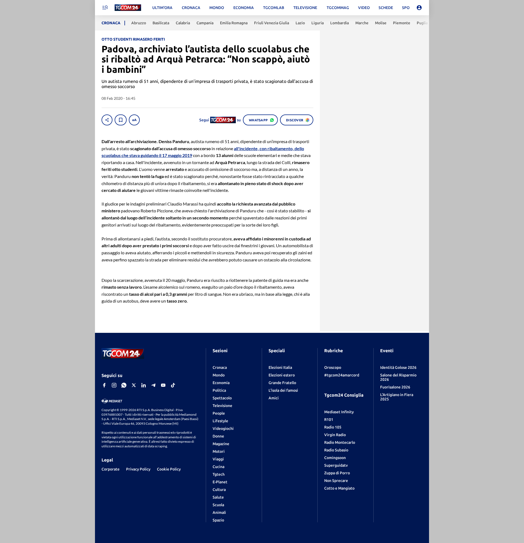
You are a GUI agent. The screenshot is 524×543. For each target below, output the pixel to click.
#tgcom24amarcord (341, 375)
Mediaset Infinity (339, 412)
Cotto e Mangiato (339, 488)
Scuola (218, 505)
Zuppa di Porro (337, 473)
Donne (218, 436)
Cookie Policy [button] (169, 469)
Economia (221, 383)
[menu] (105, 7)
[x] (133, 385)
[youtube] (163, 385)
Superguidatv (336, 465)
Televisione (222, 405)
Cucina (218, 466)
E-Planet (220, 482)
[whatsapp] (124, 385)
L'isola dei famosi (283, 390)
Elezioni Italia (280, 367)
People (219, 413)
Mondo (219, 375)
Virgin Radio (335, 435)
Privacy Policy (138, 469)
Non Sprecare (336, 480)
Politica (219, 390)
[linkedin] (143, 385)
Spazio (218, 520)
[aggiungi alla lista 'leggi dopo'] (121, 119)
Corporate (111, 469)
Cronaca (220, 367)
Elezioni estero (282, 375)
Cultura (219, 489)
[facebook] (104, 385)
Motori (219, 451)
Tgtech (219, 474)
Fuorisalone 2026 (395, 387)
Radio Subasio (336, 450)
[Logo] (128, 7)
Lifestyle (220, 421)
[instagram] (114, 385)
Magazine (221, 444)
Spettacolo (222, 398)
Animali (219, 512)
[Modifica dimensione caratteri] (134, 119)
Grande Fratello (282, 383)
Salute (218, 497)
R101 (328, 419)
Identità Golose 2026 (398, 367)
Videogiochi (223, 428)
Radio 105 (332, 427)
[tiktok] (173, 385)
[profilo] (419, 7)
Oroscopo (332, 367)
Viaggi (218, 459)
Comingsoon (335, 457)
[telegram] (153, 385)
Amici (274, 398)
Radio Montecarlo (339, 442)
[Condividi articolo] (107, 119)
